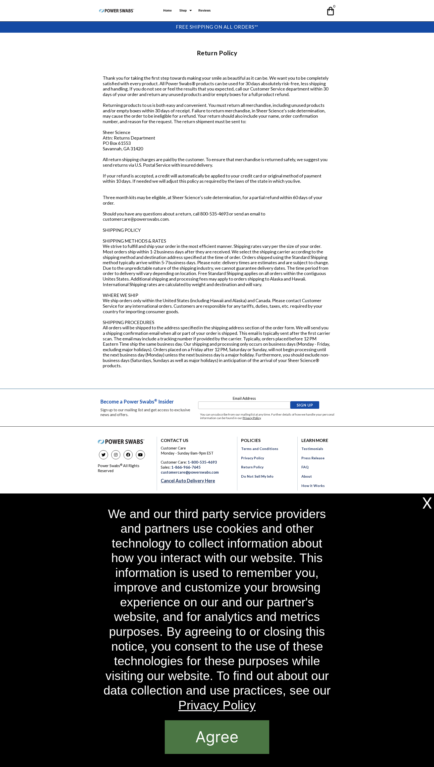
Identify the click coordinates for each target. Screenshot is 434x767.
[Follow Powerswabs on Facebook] (128, 454)
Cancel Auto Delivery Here (188, 480)
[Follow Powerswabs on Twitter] (103, 454)
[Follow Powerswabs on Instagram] (115, 454)
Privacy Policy (252, 418)
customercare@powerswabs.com (190, 472)
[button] (330, 10)
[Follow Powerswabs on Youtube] (140, 454)
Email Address (244, 398)
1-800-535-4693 (202, 462)
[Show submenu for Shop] (191, 10)
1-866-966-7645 (186, 467)
